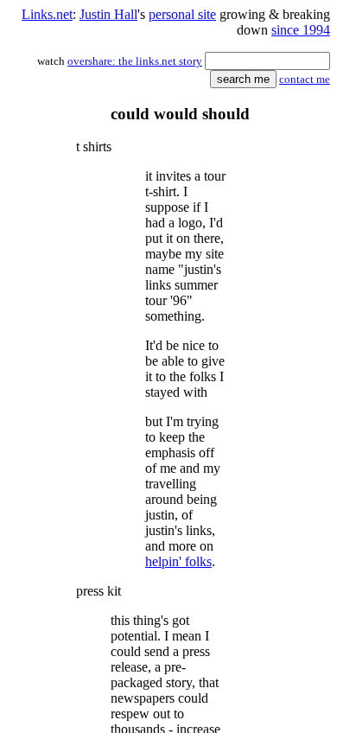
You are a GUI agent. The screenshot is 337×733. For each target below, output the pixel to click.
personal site (182, 14)
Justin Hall (108, 14)
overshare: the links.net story (134, 60)
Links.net (47, 14)
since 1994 (300, 29)
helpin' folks (178, 561)
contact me (304, 79)
